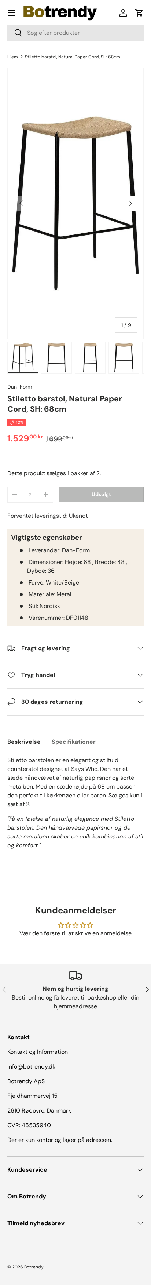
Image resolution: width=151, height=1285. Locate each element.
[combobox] (75, 33)
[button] (139, 13)
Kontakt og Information (37, 1052)
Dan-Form (19, 386)
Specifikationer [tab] (74, 742)
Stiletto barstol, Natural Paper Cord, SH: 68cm (72, 57)
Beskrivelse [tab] (24, 742)
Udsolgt (101, 494)
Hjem (12, 57)
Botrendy (33, 1267)
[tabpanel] (75, 803)
